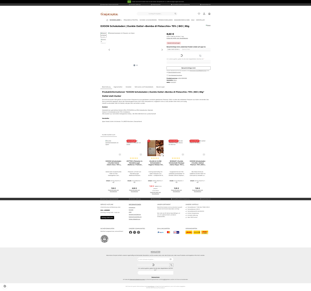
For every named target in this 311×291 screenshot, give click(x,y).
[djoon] (208, 26)
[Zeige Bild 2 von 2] (137, 65)
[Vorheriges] (109, 49)
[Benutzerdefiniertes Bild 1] (160, 232)
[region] (132, 49)
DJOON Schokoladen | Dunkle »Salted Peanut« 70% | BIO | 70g (197, 163)
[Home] (107, 20)
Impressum (132, 207)
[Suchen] (175, 13)
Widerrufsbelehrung (134, 219)
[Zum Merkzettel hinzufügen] (119, 154)
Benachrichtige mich (188, 68)
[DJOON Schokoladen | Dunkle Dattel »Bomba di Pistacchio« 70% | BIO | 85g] (135, 49)
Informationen (135, 204)
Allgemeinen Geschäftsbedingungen (198, 70)
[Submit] (170, 259)
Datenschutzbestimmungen (174, 72)
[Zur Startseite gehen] (109, 13)
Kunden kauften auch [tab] (108, 134)
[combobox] (155, 13)
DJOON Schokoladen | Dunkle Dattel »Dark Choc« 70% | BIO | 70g (113, 163)
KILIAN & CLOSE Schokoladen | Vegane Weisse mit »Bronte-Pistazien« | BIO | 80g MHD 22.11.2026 (155, 163)
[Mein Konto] (204, 13)
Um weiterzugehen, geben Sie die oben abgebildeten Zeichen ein (185, 59)
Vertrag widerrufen (107, 217)
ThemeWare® (161, 287)
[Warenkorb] (209, 13)
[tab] (106, 87)
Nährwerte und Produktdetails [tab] (144, 87)
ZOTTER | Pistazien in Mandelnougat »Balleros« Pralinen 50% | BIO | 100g (134, 163)
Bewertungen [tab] (160, 87)
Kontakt (131, 210)
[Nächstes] (162, 49)
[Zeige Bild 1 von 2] (134, 65)
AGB (130, 212)
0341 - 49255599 (105, 210)
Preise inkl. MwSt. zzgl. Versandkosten (177, 38)
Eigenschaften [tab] (118, 87)
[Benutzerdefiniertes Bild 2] (168, 232)
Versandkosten (151, 286)
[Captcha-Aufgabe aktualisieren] (200, 55)
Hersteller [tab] (128, 87)
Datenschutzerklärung (135, 217)
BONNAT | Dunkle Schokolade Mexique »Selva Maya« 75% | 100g (176, 163)
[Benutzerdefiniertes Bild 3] (176, 232)
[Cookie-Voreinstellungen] (4, 286)
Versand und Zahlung (135, 214)
